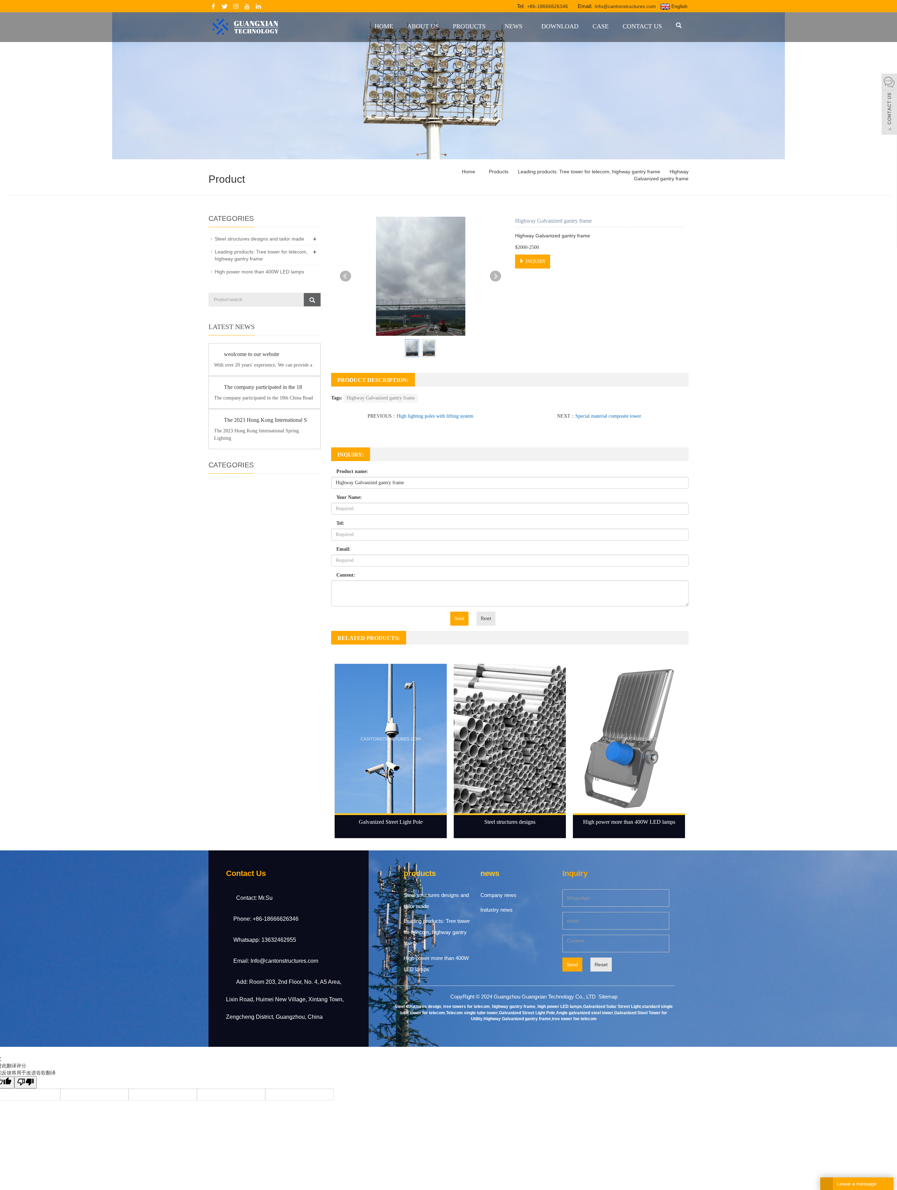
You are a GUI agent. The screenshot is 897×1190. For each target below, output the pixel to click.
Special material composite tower (608, 416)
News (513, 26)
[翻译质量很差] (25, 1082)
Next (495, 276)
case (601, 26)
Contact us (642, 26)
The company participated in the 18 (263, 387)
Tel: (340, 523)
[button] (488, 26)
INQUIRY (535, 261)
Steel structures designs (509, 822)
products (420, 873)
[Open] (889, 105)
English (678, 6)
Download (559, 26)
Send (459, 618)
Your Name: (349, 497)
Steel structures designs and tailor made (259, 239)
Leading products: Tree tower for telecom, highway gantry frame (589, 171)
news (489, 873)
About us (423, 26)
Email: (343, 549)
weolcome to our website (251, 354)
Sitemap (607, 997)
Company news (498, 895)
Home (384, 26)
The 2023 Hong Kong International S (265, 420)
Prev (345, 276)
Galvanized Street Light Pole (391, 822)
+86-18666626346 (547, 6)
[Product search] (312, 299)
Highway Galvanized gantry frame (381, 398)
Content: (345, 575)
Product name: (352, 471)
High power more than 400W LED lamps (629, 822)
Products (469, 26)
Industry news (496, 910)
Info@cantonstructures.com (624, 6)
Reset (486, 618)
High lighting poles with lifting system (435, 416)
